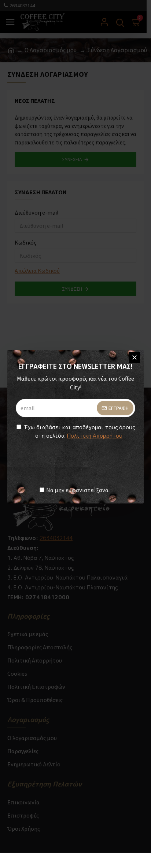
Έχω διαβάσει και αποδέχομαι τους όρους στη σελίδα (79, 431)
